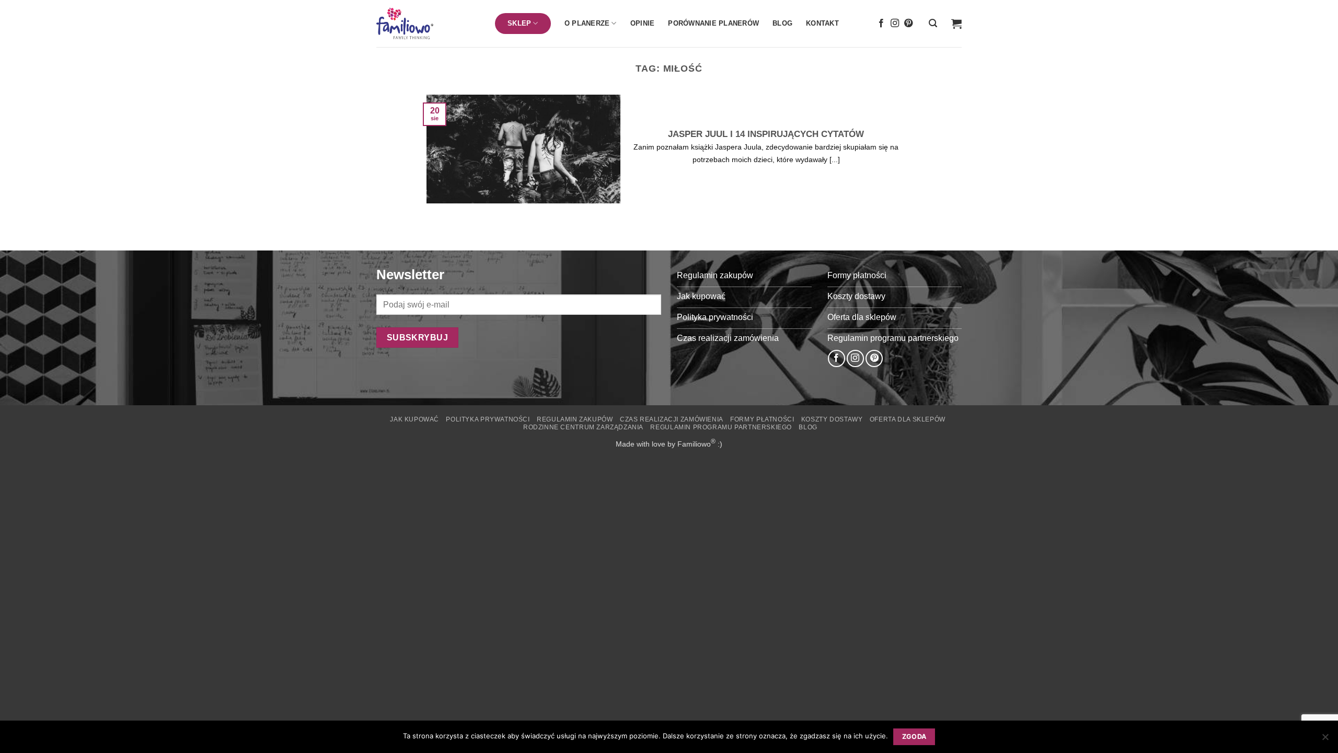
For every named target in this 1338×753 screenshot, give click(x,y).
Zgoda (914, 736)
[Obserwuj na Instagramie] (895, 23)
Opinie (642, 23)
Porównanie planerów (713, 23)
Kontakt (822, 23)
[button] (933, 23)
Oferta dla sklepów (907, 419)
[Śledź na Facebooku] (881, 23)
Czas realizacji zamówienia (671, 419)
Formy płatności (762, 419)
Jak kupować (414, 419)
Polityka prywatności (487, 419)
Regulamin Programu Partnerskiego (721, 427)
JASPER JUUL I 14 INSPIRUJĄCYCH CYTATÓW (766, 134)
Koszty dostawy (832, 419)
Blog (782, 23)
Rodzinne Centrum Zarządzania (583, 427)
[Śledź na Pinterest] (908, 23)
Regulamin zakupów (575, 419)
